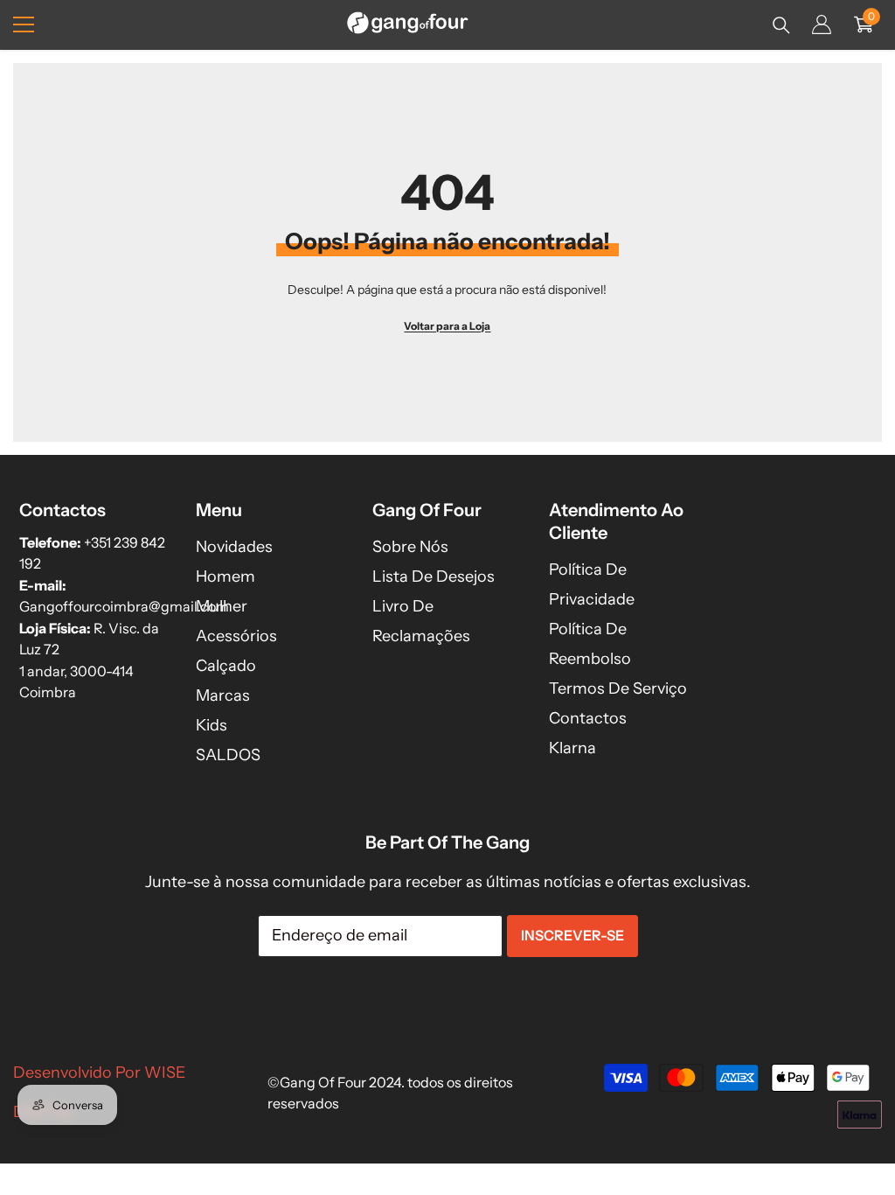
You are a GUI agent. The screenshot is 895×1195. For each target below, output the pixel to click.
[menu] (23, 24)
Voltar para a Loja (447, 325)
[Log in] (821, 24)
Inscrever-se (572, 935)
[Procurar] (781, 25)
